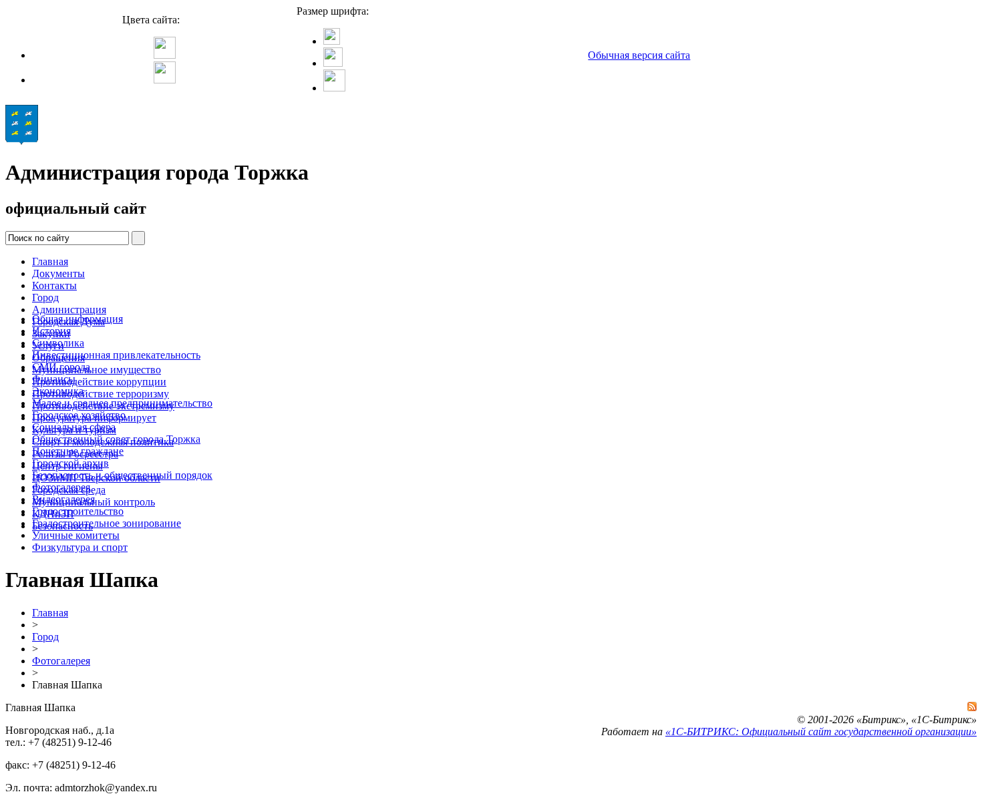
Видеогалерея (63, 499)
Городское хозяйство (79, 415)
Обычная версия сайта (639, 55)
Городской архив (70, 463)
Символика (58, 343)
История (51, 331)
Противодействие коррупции (99, 381)
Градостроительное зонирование (106, 523)
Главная (50, 261)
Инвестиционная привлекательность (116, 355)
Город (45, 297)
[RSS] (972, 706)
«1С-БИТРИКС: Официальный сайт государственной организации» (821, 731)
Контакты (54, 285)
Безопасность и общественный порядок (122, 475)
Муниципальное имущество (96, 369)
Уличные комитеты (76, 535)
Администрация (69, 309)
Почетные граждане (78, 451)
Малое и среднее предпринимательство (122, 403)
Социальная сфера (74, 427)
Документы (58, 273)
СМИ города (61, 367)
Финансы (53, 379)
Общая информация (77, 319)
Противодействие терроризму (100, 393)
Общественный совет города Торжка (116, 439)
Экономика (58, 391)
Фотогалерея (61, 487)
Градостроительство (78, 511)
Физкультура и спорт (80, 547)
